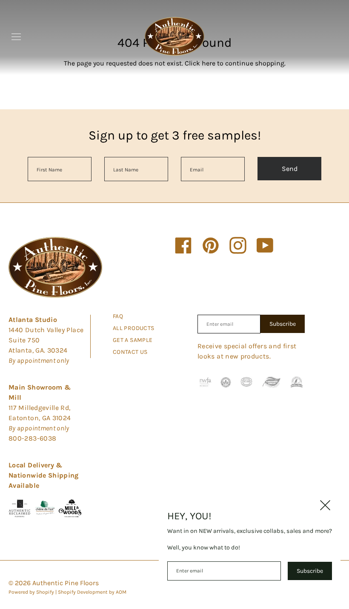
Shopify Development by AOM (92, 592)
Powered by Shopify (31, 592)
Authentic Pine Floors (65, 583)
